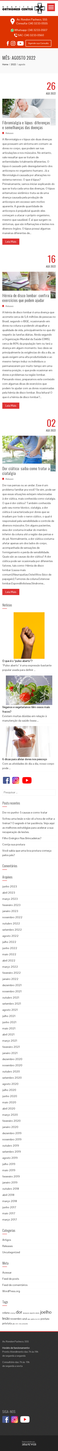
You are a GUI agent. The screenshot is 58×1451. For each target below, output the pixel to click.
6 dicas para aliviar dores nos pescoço (24, 759)
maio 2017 (8, 1213)
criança (12, 1313)
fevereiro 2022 (11, 973)
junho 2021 (9, 1022)
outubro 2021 (10, 997)
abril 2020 (8, 1108)
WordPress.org (11, 1291)
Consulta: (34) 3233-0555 (32, 23)
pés (13, 1324)
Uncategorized (11, 1252)
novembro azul (18, 1318)
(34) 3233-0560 (34, 35)
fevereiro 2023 (11, 905)
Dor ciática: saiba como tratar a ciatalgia (26, 470)
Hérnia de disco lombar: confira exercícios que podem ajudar (25, 297)
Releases (9, 133)
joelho (46, 1312)
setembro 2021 (11, 1003)
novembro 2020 (12, 1065)
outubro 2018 (10, 1188)
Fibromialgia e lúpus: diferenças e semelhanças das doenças (26, 125)
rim (16, 1324)
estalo (37, 1313)
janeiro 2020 (10, 1127)
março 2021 (9, 1040)
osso (28, 1319)
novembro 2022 (12, 917)
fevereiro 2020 (11, 1121)
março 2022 (10, 966)
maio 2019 (8, 1170)
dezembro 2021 (12, 985)
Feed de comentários (15, 1285)
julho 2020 (9, 1090)
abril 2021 (8, 1034)
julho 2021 (8, 1016)
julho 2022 (9, 942)
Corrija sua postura (13, 844)
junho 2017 (9, 1207)
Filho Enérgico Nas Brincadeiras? (21, 838)
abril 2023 (8, 892)
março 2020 (10, 1114)
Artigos (6, 1240)
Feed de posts (10, 1278)
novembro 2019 (11, 1139)
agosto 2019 (10, 1158)
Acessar (7, 1272)
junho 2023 (9, 886)
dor (19, 1312)
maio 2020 (9, 1102)
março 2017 (9, 1219)
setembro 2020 (12, 1077)
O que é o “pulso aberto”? (17, 661)
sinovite (25, 1324)
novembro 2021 (12, 991)
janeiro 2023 (10, 911)
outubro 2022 (11, 923)
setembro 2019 (11, 1151)
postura (45, 1318)
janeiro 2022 (10, 979)
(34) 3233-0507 (37, 30)
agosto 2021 (10, 1010)
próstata (7, 1323)
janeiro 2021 (10, 1053)
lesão (6, 1318)
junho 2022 (9, 948)
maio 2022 (9, 954)
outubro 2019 (10, 1145)
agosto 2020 (10, 1084)
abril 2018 (8, 1195)
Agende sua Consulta (38, 43)
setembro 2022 (12, 929)
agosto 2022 (10, 936)
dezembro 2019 (11, 1133)
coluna (5, 1312)
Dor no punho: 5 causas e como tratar (24, 812)
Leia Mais (10, 241)
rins (20, 1324)
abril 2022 (8, 960)
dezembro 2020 (12, 1059)
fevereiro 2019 (11, 1176)
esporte (32, 1313)
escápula (26, 1313)
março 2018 (9, 1201)
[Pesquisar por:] (29, 791)
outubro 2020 (11, 1071)
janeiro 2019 (9, 1182)
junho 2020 (9, 1096)
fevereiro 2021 (11, 1047)
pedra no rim (35, 1319)
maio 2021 (8, 1028)
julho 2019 (8, 1164)
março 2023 (10, 899)
